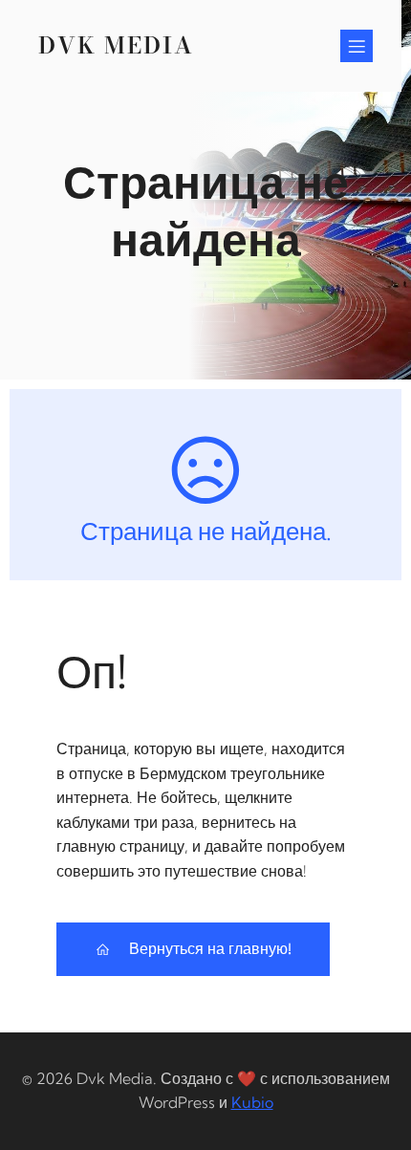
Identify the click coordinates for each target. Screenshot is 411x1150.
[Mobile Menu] (356, 46)
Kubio (252, 1102)
